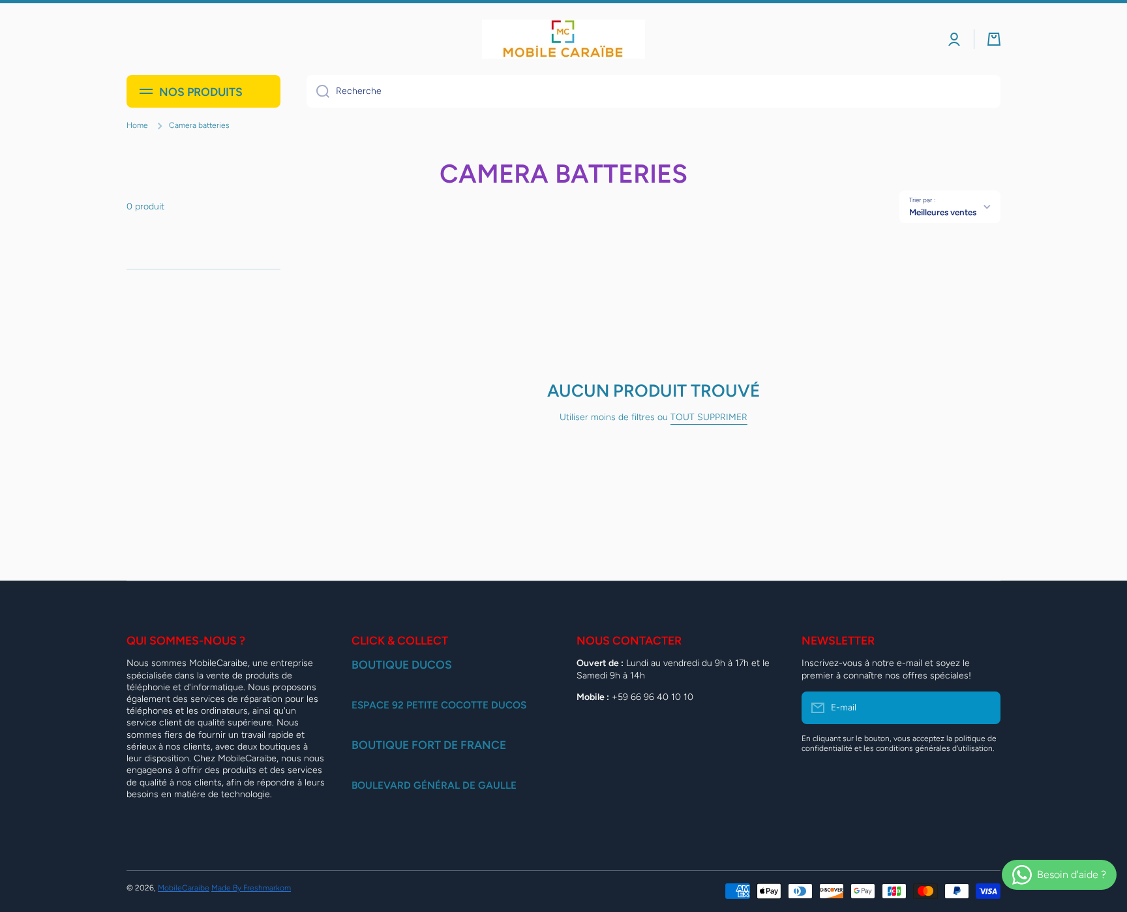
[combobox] (653, 91)
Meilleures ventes (942, 212)
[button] (993, 39)
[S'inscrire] (984, 708)
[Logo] (563, 39)
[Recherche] (318, 91)
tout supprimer (708, 417)
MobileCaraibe (183, 887)
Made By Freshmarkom (251, 887)
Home (137, 125)
